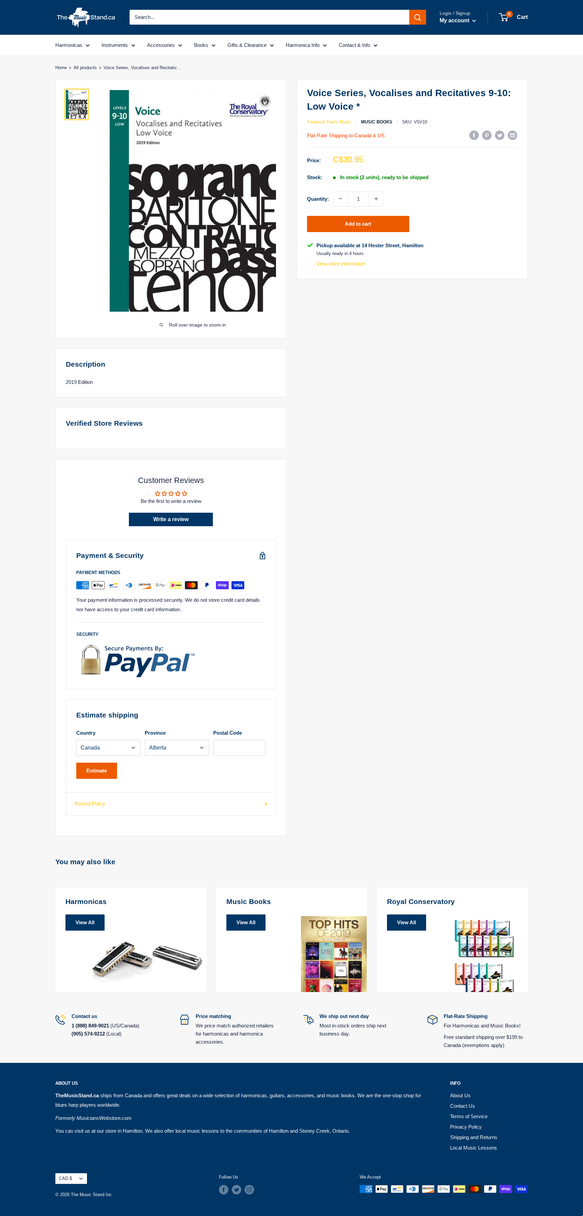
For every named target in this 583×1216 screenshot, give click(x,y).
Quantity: (318, 198)
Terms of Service (469, 1116)
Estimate (96, 770)
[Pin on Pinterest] (487, 135)
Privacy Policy (466, 1127)
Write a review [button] (171, 519)
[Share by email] (512, 135)
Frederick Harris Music (329, 121)
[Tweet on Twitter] (499, 135)
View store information (340, 263)
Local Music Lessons (473, 1148)
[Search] (417, 17)
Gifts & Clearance (247, 45)
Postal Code (227, 733)
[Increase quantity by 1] (376, 199)
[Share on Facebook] (474, 135)
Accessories (161, 45)
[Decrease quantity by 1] (340, 199)
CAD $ (65, 1178)
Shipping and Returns (473, 1137)
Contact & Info (354, 45)
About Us (460, 1095)
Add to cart (358, 223)
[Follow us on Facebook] (223, 1189)
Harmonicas (68, 45)
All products (85, 67)
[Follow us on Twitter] (236, 1189)
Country (85, 733)
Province (155, 733)
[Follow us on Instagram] (249, 1189)
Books (201, 45)
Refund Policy (90, 804)
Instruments (115, 45)
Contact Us (462, 1106)
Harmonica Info (303, 45)
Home (61, 67)
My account (455, 20)
